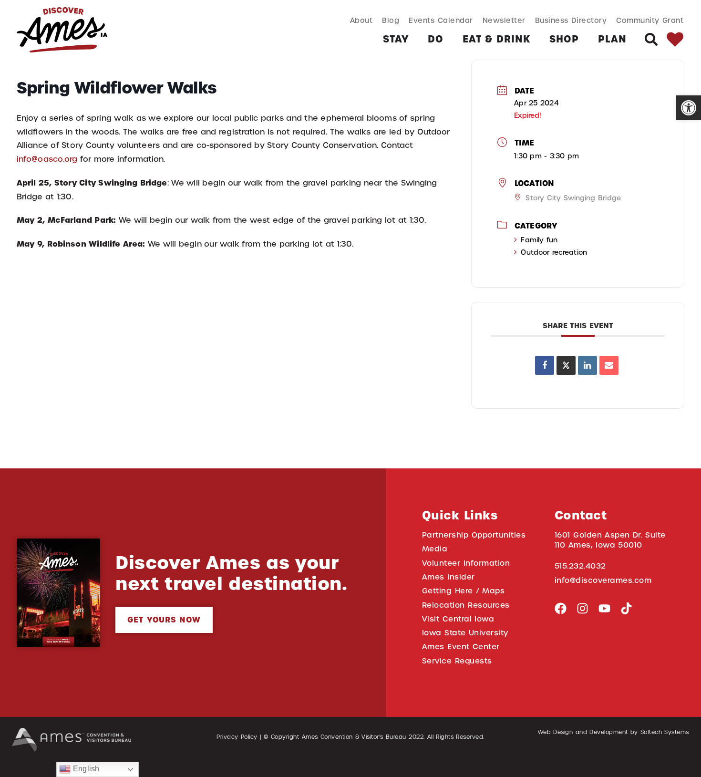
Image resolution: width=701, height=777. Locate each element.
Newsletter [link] (504, 20)
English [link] (85, 769)
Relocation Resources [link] (466, 605)
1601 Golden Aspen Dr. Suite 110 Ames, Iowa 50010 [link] (610, 540)
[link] (688, 107)
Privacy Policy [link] (237, 737)
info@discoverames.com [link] (603, 580)
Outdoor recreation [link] (554, 252)
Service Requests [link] (457, 661)
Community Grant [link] (649, 20)
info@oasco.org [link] (47, 159)
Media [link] (435, 549)
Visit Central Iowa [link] (458, 619)
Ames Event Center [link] (461, 647)
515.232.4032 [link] (580, 566)
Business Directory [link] (571, 20)
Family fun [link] (539, 240)
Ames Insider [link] (448, 577)
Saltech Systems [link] (664, 732)
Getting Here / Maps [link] (463, 591)
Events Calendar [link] (441, 20)
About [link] (361, 20)
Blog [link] (390, 20)
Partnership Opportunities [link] (474, 535)
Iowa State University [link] (465, 633)
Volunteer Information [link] (466, 563)
